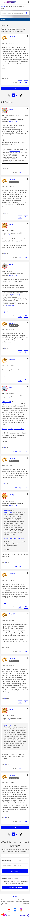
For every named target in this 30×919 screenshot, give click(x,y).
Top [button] (16, 896)
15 (5, 817)
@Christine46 (6, 402)
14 (5, 764)
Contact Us (26, 903)
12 (5, 647)
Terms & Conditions (23, 900)
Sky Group (4, 904)
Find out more (12, 121)
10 (5, 562)
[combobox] (13, 13)
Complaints (4, 903)
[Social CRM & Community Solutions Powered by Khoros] (24, 915)
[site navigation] (2, 2)
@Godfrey (7, 510)
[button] (27, 36)
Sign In (28, 2)
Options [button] (3, 25)
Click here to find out (15, 151)
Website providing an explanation (13, 429)
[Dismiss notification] (27, 7)
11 (5, 603)
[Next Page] (20, 95)
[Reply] (26, 82)
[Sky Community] (10, 2)
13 (5, 698)
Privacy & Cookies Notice (7, 901)
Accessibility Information (22, 901)
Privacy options (5, 900)
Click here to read (9, 161)
